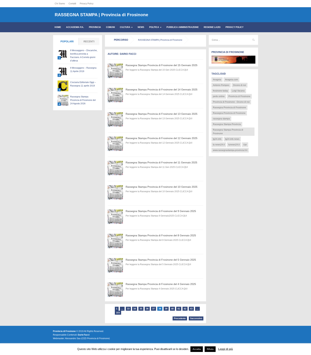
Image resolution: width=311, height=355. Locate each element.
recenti (89, 41)
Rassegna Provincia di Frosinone (229, 113)
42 (185, 308)
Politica (154, 27)
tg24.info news (232, 139)
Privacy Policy (86, 3)
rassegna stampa (221, 118)
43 (191, 308)
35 (141, 308)
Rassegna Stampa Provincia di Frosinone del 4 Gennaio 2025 (161, 284)
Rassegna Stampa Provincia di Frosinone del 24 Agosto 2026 (83, 100)
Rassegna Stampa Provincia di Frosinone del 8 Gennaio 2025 (161, 235)
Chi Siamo (60, 3)
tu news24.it (219, 144)
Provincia (95, 27)
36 (147, 308)
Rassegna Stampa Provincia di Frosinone (228, 132)
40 (172, 308)
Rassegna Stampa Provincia (227, 124)
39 (166, 308)
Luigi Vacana (238, 91)
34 (134, 308)
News (141, 27)
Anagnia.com (231, 79)
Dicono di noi (239, 85)
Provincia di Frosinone (239, 96)
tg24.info (217, 139)
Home (58, 27)
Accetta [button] (197, 349)
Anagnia (217, 79)
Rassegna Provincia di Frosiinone (229, 107)
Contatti (72, 3)
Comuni (110, 27)
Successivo (196, 318)
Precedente (180, 318)
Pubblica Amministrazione (182, 27)
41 (178, 308)
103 (118, 312)
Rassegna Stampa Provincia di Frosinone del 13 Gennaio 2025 (161, 113)
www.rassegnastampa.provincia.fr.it (230, 150)
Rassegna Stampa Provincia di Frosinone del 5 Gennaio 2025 (161, 259)
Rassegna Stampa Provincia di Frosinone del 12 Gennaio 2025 (161, 138)
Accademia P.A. (75, 27)
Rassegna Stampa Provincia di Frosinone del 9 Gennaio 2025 (161, 211)
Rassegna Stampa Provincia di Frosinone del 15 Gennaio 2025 (161, 65)
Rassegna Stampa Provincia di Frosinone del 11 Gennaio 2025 (161, 162)
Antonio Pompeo (221, 85)
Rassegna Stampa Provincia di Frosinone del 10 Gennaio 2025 (161, 186)
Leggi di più (225, 348)
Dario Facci (83, 335)
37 (153, 308)
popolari (67, 41)
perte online (219, 96)
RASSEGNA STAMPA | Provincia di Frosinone (101, 14)
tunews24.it (234, 144)
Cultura (125, 27)
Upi (245, 144)
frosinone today (220, 91)
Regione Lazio (212, 27)
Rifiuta (210, 349)
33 (128, 308)
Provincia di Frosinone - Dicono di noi (231, 102)
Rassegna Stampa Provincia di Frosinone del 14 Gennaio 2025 (161, 89)
